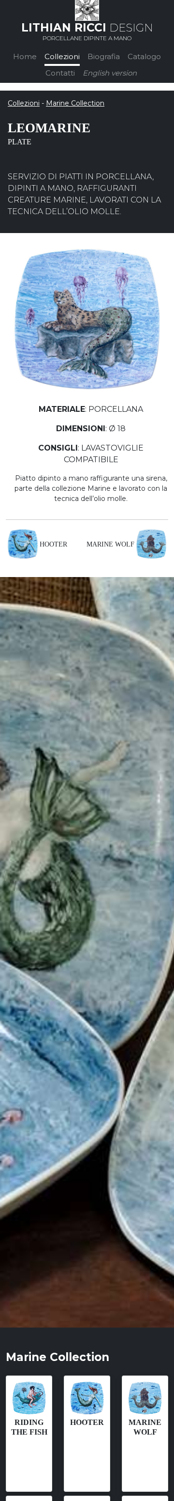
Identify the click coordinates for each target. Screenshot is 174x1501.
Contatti (60, 73)
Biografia (103, 56)
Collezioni (62, 56)
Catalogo (144, 56)
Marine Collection (75, 103)
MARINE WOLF (110, 544)
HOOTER (53, 544)
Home (25, 56)
